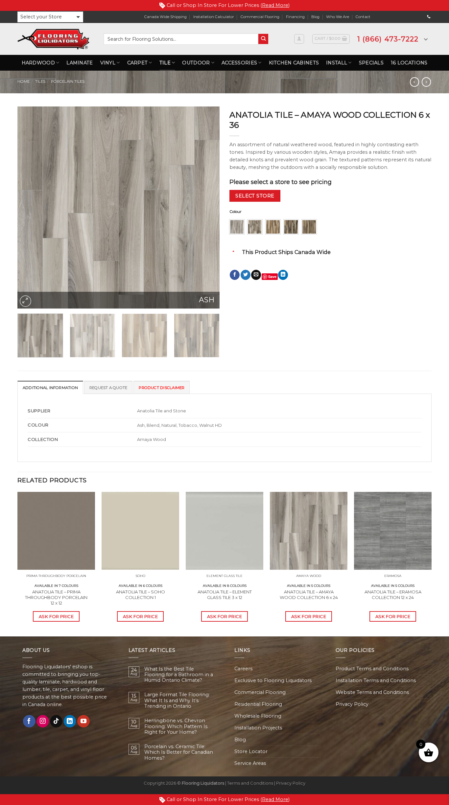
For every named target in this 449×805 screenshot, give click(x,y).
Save (272, 276)
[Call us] (429, 17)
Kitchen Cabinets (294, 63)
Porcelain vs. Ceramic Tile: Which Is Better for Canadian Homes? (178, 752)
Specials (371, 63)
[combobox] (181, 39)
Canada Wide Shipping (165, 16)
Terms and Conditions (250, 783)
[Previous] (29, 207)
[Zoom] (25, 301)
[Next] (207, 207)
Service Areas (250, 763)
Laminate (79, 63)
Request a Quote (108, 387)
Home (23, 81)
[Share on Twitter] (245, 275)
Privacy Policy (352, 704)
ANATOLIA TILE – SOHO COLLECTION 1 (140, 594)
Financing (295, 16)
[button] (50, 17)
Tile (165, 63)
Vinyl (107, 63)
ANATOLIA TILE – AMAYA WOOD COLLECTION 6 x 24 (309, 594)
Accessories (239, 63)
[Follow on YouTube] (83, 721)
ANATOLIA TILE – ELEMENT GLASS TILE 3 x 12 (225, 594)
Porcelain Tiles (67, 81)
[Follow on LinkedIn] (70, 721)
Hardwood (38, 63)
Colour (235, 211)
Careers (243, 669)
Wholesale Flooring (257, 716)
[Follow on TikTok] (56, 721)
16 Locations (409, 63)
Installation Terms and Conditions (376, 680)
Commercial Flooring (260, 16)
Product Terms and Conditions (372, 669)
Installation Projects (258, 728)
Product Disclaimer (161, 387)
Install (336, 63)
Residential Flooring (258, 704)
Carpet (137, 63)
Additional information (50, 387)
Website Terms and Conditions (372, 692)
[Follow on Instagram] (42, 721)
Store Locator (251, 751)
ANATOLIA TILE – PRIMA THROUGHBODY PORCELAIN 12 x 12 (56, 597)
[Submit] (263, 39)
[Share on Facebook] (235, 275)
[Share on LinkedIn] (283, 275)
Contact (363, 16)
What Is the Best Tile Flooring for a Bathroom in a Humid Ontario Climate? (178, 674)
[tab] (50, 387)
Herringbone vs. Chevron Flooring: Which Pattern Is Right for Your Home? (175, 726)
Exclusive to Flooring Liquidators (273, 680)
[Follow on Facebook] (29, 721)
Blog (315, 16)
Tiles (40, 81)
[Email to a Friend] (256, 275)
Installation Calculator (213, 16)
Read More (275, 5)
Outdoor (196, 63)
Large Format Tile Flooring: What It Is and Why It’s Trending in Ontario (177, 700)
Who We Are (337, 16)
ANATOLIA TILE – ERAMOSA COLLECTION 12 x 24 (393, 594)
